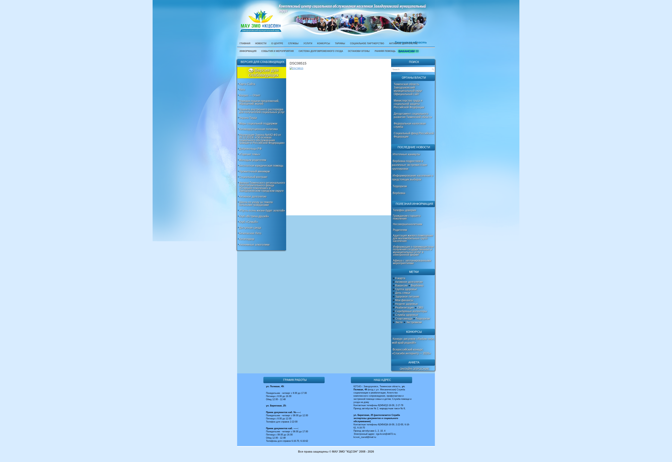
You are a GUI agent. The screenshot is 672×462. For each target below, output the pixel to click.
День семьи (402, 293)
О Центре (277, 43)
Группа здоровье (406, 289)
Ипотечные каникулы (406, 154)
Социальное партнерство (367, 43)
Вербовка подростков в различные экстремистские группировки (409, 165)
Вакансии (401, 285)
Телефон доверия (404, 210)
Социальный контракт (253, 177)
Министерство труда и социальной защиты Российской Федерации (409, 104)
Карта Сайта (247, 84)
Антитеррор (246, 239)
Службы (293, 43)
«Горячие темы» (249, 154)
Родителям (400, 229)
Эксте (399, 322)
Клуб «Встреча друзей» (254, 216)
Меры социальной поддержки (258, 123)
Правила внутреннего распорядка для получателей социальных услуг (262, 111)
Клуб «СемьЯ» (248, 221)
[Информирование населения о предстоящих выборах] (392, 175)
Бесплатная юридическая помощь (261, 165)
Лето (242, 89)
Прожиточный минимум (254, 171)
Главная (245, 43)
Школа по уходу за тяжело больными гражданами (256, 203)
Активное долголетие (253, 196)
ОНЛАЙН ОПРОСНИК (414, 368)
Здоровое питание (407, 296)
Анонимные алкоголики (254, 244)
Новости (260, 43)
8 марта (400, 278)
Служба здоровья (406, 315)
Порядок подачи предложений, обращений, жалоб (259, 102)
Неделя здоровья (406, 304)
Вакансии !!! (408, 51)
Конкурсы (323, 43)
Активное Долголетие (403, 43)
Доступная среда (250, 227)
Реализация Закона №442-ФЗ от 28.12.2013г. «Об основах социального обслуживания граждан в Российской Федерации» (262, 139)
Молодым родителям (252, 160)
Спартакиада (403, 318)
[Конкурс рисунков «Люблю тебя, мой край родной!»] (392, 338)
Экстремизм (414, 322)
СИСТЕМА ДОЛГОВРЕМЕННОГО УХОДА (321, 51)
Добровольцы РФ (250, 148)
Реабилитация (404, 307)
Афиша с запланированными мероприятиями (412, 262)
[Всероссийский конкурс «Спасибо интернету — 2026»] (392, 349)
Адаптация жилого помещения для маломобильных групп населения (413, 238)
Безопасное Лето (250, 233)
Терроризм (400, 186)
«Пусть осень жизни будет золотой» (262, 210)
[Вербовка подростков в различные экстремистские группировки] (392, 161)
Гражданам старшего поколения (407, 217)
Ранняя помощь (385, 51)
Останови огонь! (359, 51)
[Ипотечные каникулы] (392, 154)
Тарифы (340, 43)
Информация (248, 51)
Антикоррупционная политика (258, 129)
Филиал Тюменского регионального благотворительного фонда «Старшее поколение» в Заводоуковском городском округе (262, 186)
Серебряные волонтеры (411, 311)
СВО (420, 307)
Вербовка (399, 193)
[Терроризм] (392, 186)
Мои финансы (404, 300)
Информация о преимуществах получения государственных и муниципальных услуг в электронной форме (413, 250)
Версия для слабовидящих (263, 72)
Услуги (307, 43)
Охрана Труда (248, 117)
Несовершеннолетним (407, 224)
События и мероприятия (277, 51)
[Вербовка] (392, 193)
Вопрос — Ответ (249, 95)
